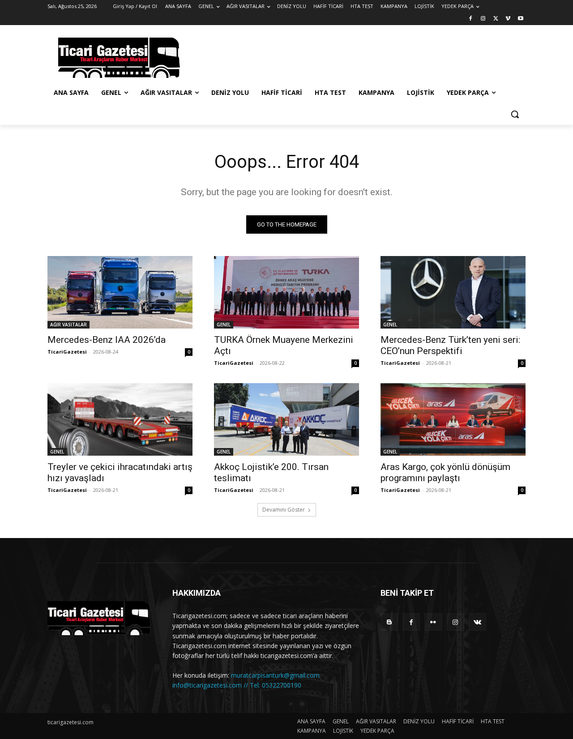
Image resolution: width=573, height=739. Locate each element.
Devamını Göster (283, 509)
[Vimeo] (508, 19)
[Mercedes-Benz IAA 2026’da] (119, 292)
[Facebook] (471, 19)
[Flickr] (433, 622)
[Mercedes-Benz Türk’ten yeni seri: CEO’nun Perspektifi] (453, 292)
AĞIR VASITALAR (68, 324)
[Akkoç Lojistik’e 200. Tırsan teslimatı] (286, 419)
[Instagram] (483, 19)
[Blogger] (389, 622)
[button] (515, 114)
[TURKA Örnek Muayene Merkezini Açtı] (286, 292)
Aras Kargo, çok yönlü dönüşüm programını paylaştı (445, 472)
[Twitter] (496, 19)
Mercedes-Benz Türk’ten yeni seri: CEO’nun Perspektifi (450, 345)
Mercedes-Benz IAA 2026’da (106, 339)
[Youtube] (520, 19)
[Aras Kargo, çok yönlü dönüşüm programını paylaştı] (453, 419)
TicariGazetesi (67, 351)
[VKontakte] (477, 622)
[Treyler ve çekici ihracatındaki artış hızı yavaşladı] (119, 419)
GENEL (224, 324)
